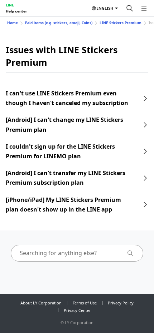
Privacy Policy (121, 302)
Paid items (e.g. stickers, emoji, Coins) (58, 22)
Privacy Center (77, 310)
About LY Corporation (41, 302)
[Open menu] (144, 8)
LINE (10, 5)
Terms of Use (85, 302)
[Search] (129, 8)
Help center (16, 11)
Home (12, 22)
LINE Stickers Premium (120, 22)
